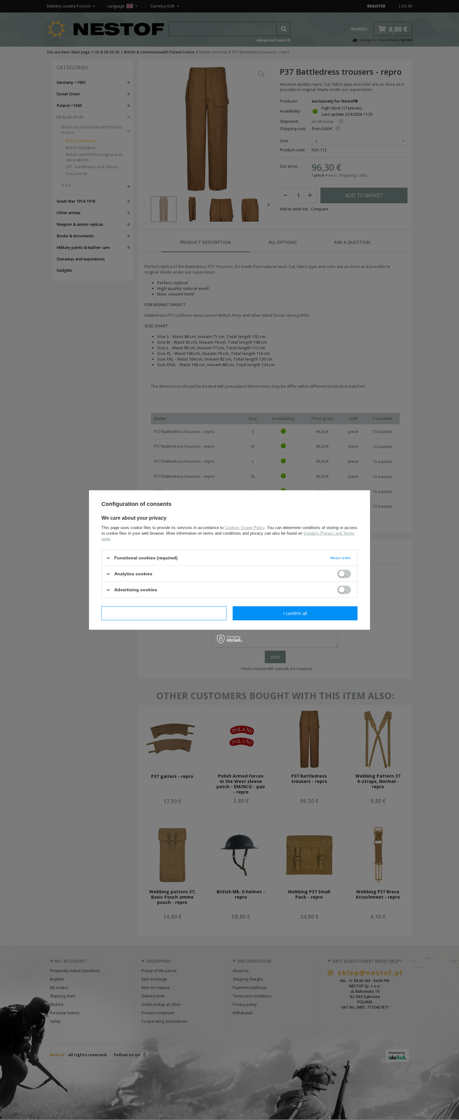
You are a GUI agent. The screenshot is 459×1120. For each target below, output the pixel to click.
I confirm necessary (164, 613)
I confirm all (295, 613)
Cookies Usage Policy (244, 527)
